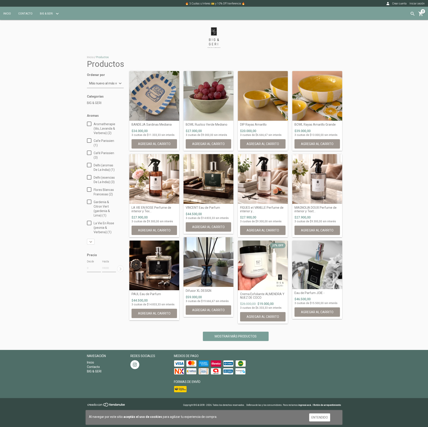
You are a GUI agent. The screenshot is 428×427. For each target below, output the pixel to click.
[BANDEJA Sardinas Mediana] (154, 96)
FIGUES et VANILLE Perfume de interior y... (262, 209)
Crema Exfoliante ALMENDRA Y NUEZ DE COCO (262, 295)
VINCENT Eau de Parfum (203, 207)
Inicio (7, 13)
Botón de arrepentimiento (327, 405)
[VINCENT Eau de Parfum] (208, 179)
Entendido (319, 417)
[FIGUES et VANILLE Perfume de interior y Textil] (263, 179)
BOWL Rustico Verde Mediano (206, 124)
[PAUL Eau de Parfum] (154, 265)
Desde (90, 261)
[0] (421, 15)
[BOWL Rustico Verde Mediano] (208, 96)
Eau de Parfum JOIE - (309, 293)
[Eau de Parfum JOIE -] (317, 265)
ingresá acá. (305, 405)
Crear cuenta (399, 3)
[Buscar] (412, 14)
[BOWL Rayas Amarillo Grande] (317, 96)
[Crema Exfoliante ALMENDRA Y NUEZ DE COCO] (263, 265)
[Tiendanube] (106, 406)
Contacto (25, 13)
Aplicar (120, 269)
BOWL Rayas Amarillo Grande (315, 124)
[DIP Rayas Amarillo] (263, 96)
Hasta (105, 261)
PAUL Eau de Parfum (146, 294)
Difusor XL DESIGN (198, 290)
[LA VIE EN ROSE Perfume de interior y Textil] (154, 179)
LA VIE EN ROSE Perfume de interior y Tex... (151, 209)
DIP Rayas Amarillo (253, 124)
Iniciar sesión (417, 3)
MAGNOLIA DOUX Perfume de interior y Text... (315, 209)
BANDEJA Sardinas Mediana (152, 124)
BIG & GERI (47, 13)
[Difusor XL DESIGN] (208, 262)
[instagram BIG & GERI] (134, 364)
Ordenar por (96, 75)
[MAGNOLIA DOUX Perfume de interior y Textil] (317, 179)
